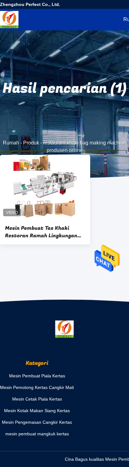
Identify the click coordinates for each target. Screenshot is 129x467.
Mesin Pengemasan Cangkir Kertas (37, 422)
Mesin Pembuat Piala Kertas (37, 375)
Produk (31, 142)
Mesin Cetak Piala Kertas (37, 398)
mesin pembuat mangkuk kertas (37, 433)
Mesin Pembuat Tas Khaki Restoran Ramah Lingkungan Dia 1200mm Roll (41, 231)
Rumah (11, 142)
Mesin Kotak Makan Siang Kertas (37, 410)
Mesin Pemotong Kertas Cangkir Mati (37, 387)
